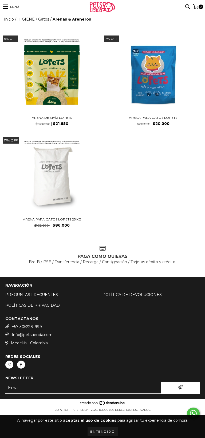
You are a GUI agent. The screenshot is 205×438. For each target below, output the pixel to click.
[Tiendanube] (102, 404)
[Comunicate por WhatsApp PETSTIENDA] (193, 413)
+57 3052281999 (27, 326)
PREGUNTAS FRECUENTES (31, 294)
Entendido (102, 431)
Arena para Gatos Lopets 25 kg (52, 219)
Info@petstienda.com (32, 334)
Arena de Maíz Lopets (52, 118)
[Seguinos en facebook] (21, 365)
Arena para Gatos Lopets (153, 118)
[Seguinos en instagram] (9, 365)
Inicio (9, 19)
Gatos (43, 19)
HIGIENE (26, 19)
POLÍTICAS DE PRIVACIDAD (32, 305)
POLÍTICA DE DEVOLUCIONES (132, 294)
